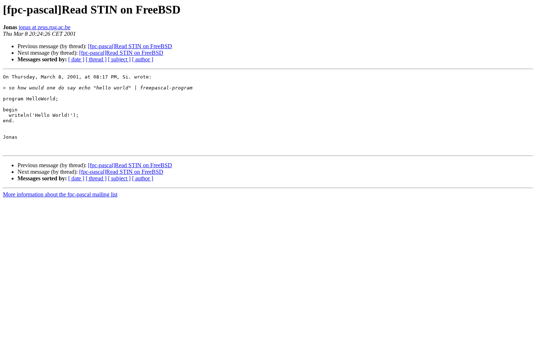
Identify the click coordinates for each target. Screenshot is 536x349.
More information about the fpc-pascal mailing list (60, 194)
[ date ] (76, 59)
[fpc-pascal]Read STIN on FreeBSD (130, 46)
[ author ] (142, 59)
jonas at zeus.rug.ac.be (44, 27)
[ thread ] (96, 59)
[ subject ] (119, 59)
